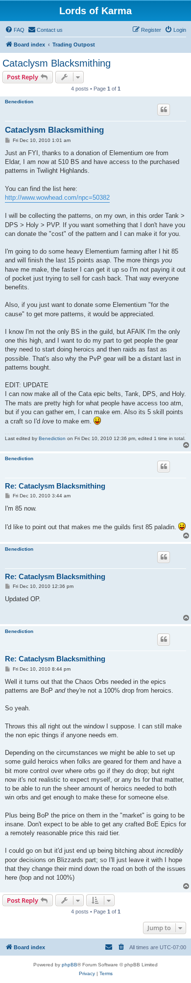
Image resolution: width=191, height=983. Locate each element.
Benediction (19, 101)
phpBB (69, 964)
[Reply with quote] (163, 110)
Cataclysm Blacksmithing (56, 63)
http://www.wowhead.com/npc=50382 (57, 197)
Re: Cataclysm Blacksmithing (55, 486)
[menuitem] (14, 30)
